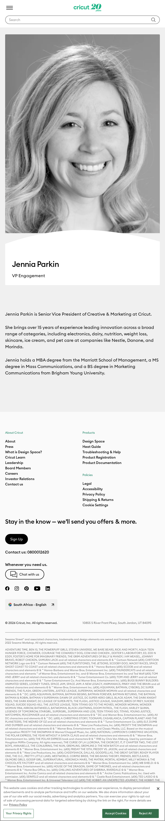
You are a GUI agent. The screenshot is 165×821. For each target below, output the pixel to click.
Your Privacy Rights (18, 813)
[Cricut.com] (86, 7)
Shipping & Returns (97, 499)
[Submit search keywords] (153, 19)
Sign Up (16, 539)
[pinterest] (26, 588)
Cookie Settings (95, 505)
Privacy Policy (93, 494)
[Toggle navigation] (9, 7)
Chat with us (29, 574)
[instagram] (17, 588)
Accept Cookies (115, 813)
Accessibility (92, 489)
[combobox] (82, 19)
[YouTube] (37, 588)
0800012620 (38, 552)
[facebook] (7, 588)
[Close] (158, 788)
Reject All (145, 813)
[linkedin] (48, 588)
